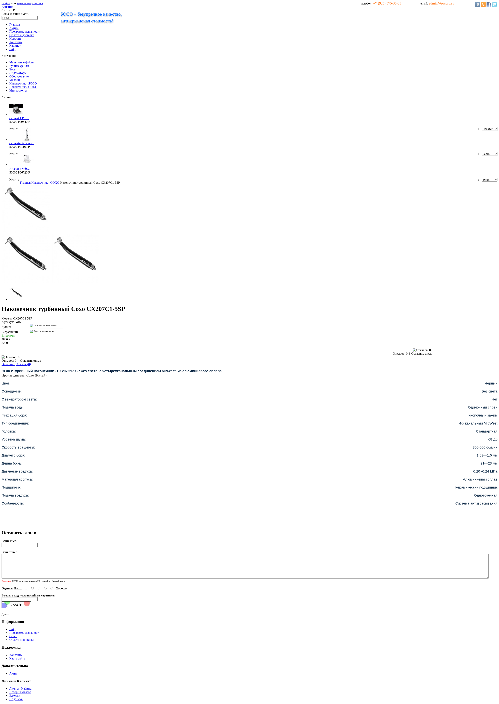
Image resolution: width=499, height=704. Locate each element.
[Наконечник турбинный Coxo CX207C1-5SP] (26, 232)
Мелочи (14, 80)
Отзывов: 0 (400, 353)
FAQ (12, 49)
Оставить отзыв (421, 353)
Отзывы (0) (23, 364)
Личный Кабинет (21, 688)
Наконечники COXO (23, 87)
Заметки (14, 695)
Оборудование (19, 76)
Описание (8, 364)
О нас (13, 636)
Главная (14, 24)
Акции (14, 28)
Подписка (16, 699)
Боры (12, 69)
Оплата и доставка (21, 35)
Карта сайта (17, 658)
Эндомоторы (18, 73)
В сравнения (10, 332)
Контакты (15, 42)
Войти (6, 3)
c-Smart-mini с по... (21, 143)
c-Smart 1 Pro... (19, 118)
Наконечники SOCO (23, 83)
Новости (15, 38)
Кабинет (15, 45)
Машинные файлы (21, 62)
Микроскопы (18, 90)
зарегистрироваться (30, 3)
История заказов (20, 692)
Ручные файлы (19, 66)
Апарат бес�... (19, 168)
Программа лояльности (24, 31)
